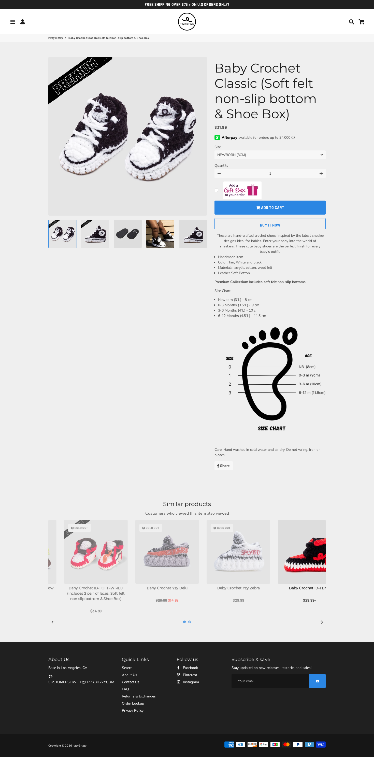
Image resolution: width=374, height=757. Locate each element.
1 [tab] (184, 622)
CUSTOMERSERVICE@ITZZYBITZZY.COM (81, 682)
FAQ (125, 689)
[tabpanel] (80, 561)
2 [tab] (189, 622)
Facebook (190, 667)
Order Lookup (133, 703)
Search (127, 667)
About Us (129, 674)
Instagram (190, 682)
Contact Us (130, 682)
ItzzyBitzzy (55, 37)
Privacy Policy (132, 710)
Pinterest (189, 674)
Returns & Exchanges (139, 696)
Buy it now (270, 225)
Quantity (221, 165)
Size (217, 147)
